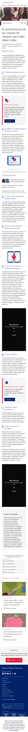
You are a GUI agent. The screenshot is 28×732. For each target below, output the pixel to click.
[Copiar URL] (14, 331)
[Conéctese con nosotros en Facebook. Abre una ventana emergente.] (3, 673)
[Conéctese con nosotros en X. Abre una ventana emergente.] (12, 673)
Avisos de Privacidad (14, 730)
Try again (14, 335)
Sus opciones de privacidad (7, 699)
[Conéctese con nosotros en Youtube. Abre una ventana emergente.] (15, 673)
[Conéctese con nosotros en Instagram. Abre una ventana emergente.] (5, 673)
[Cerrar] (26, 718)
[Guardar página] (25, 23)
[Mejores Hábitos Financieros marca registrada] (14, 668)
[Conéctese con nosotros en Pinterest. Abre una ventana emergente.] (10, 673)
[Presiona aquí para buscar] (22, 5)
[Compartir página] (22, 23)
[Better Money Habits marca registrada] (11, 5)
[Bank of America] (7, 2)
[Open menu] (25, 5)
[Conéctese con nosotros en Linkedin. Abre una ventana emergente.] (8, 673)
